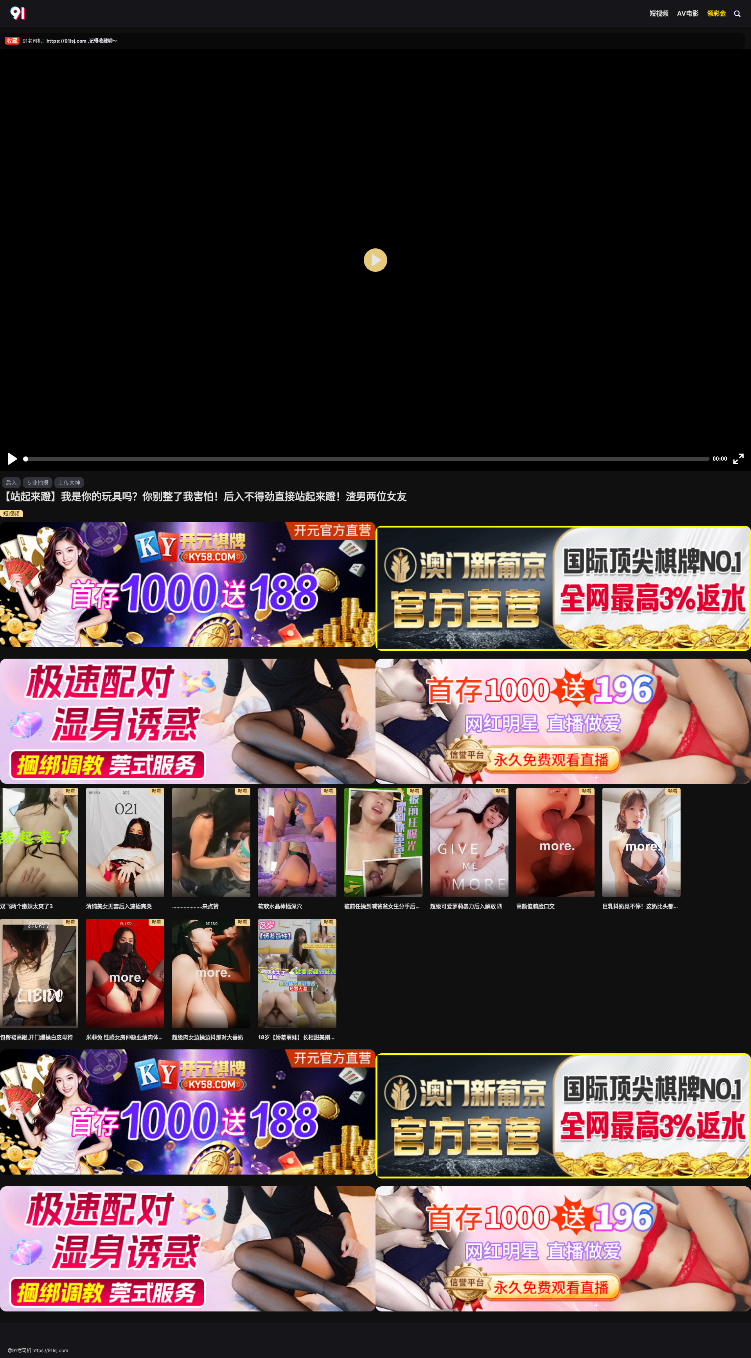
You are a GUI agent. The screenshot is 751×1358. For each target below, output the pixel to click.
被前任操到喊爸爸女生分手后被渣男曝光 (383, 906)
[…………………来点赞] (211, 842)
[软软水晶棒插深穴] (297, 842)
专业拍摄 (38, 482)
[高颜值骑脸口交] (555, 842)
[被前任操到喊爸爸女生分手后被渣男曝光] (383, 842)
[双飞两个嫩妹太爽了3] (39, 842)
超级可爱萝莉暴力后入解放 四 (466, 906)
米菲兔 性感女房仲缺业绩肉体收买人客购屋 (125, 1037)
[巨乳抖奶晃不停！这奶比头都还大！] (641, 842)
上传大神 (69, 482)
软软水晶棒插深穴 (280, 906)
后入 (11, 482)
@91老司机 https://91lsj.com (38, 1350)
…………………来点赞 (195, 906)
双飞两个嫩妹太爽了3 (26, 906)
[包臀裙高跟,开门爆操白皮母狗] (39, 973)
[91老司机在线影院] (18, 13)
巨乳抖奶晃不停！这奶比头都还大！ (641, 906)
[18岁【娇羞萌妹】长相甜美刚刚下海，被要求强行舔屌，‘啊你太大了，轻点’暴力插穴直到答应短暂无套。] (297, 973)
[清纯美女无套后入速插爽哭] (125, 842)
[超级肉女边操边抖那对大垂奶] (211, 973)
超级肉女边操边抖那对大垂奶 (207, 1037)
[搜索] (738, 13)
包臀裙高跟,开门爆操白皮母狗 (36, 1037)
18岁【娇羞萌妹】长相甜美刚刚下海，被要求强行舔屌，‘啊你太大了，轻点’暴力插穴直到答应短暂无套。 (297, 1037)
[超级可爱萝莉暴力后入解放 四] (469, 842)
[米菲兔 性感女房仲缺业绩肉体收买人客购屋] (125, 973)
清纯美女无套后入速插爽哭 (119, 906)
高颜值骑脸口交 (535, 906)
